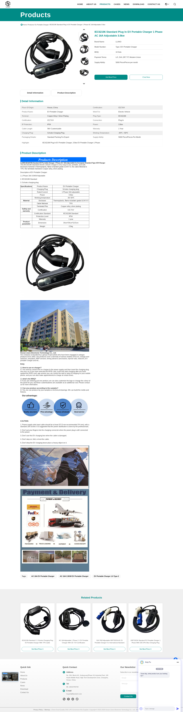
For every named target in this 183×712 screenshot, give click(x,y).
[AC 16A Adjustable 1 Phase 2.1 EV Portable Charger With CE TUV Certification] (73, 620)
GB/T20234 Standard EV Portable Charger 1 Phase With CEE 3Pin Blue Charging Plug (145, 642)
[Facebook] (68, 699)
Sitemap (47, 710)
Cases (22, 682)
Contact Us (24, 692)
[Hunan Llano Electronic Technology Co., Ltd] (8, 4)
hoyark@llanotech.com (74, 694)
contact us (154, 4)
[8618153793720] (77, 699)
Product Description (66, 93)
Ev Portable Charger (42, 25)
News (22, 686)
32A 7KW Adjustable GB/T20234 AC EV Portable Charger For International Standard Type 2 (109, 642)
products (105, 4)
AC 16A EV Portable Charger (42, 576)
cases (117, 4)
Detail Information (35, 93)
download (138, 4)
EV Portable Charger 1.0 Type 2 (106, 576)
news (126, 4)
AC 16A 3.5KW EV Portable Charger (74, 576)
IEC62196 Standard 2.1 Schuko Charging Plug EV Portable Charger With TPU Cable (37, 642)
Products (31, 25)
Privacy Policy (38, 710)
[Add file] (141, 708)
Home (80, 4)
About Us (23, 675)
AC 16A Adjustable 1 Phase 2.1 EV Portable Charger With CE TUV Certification (73, 642)
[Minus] (177, 662)
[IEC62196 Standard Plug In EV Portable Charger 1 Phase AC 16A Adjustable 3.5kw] (48, 56)
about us (91, 4)
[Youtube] (72, 699)
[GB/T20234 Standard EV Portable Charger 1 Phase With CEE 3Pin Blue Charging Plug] (145, 620)
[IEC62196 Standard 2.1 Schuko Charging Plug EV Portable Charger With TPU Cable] (37, 620)
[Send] (177, 708)
